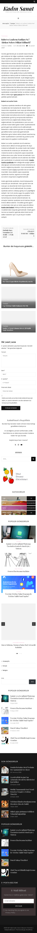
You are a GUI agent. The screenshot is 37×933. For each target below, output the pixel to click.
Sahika (10, 46)
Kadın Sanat (18, 8)
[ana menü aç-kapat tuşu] (18, 18)
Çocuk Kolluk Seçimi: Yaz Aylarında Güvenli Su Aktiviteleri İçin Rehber (22, 779)
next (34, 624)
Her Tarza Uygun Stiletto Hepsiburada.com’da (18, 281)
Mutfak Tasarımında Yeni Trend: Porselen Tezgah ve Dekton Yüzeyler (22, 791)
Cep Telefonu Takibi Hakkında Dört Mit (15, 306)
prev (3, 624)
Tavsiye (4, 36)
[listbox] (18, 629)
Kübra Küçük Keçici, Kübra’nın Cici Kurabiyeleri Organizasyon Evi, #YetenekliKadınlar (18, 647)
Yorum (3, 352)
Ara (2, 678)
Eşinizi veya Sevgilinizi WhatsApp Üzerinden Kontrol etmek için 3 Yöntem (18, 546)
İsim (3, 371)
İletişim (5, 670)
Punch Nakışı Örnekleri (19, 728)
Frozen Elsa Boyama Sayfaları (18, 571)
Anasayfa (6, 661)
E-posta (4, 379)
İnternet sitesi (6, 387)
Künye (5, 666)
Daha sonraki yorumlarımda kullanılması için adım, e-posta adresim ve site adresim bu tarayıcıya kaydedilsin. (17, 400)
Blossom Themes (15, 930)
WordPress (29, 930)
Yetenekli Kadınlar (18, 642)
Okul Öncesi (18, 569)
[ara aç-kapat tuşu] (34, 1)
